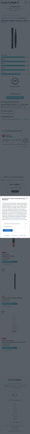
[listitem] (15, 223)
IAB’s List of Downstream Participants (16, 219)
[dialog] (15, 217)
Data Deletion (7, 235)
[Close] (27, 198)
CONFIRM (8, 230)
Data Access (15, 235)
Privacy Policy (23, 235)
